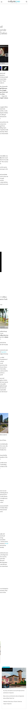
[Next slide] (6, 55)
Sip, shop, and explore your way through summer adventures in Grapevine (13, 691)
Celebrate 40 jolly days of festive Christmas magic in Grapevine (12, 702)
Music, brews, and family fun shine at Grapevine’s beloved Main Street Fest (13, 697)
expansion (3, 352)
